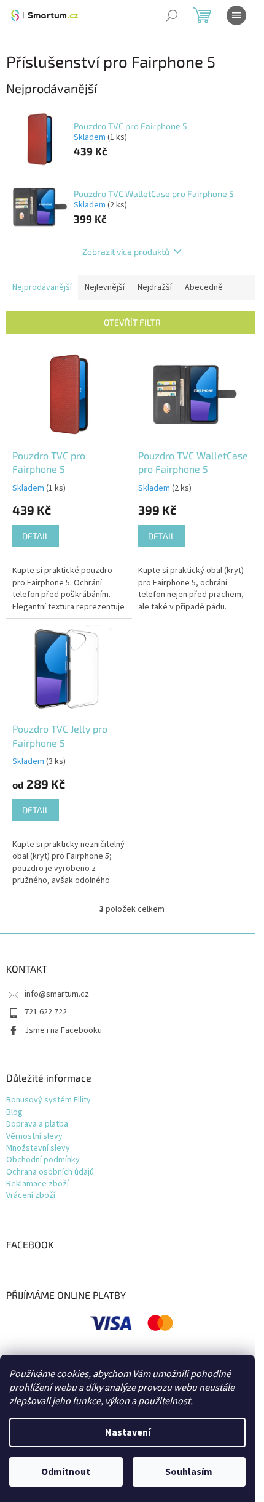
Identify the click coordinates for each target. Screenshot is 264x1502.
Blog (14, 1112)
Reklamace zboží (37, 1184)
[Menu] (236, 15)
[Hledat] (172, 15)
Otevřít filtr (132, 322)
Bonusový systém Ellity (48, 1100)
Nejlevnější (105, 287)
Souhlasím (188, 1472)
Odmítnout (65, 1472)
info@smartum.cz (57, 994)
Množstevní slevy (38, 1148)
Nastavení (127, 1432)
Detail (35, 536)
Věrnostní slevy (34, 1137)
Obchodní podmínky (43, 1160)
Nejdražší (155, 287)
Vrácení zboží (30, 1196)
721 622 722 (46, 1012)
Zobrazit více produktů (125, 251)
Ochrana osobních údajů (50, 1172)
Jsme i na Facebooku (63, 1030)
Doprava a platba (37, 1124)
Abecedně (204, 287)
